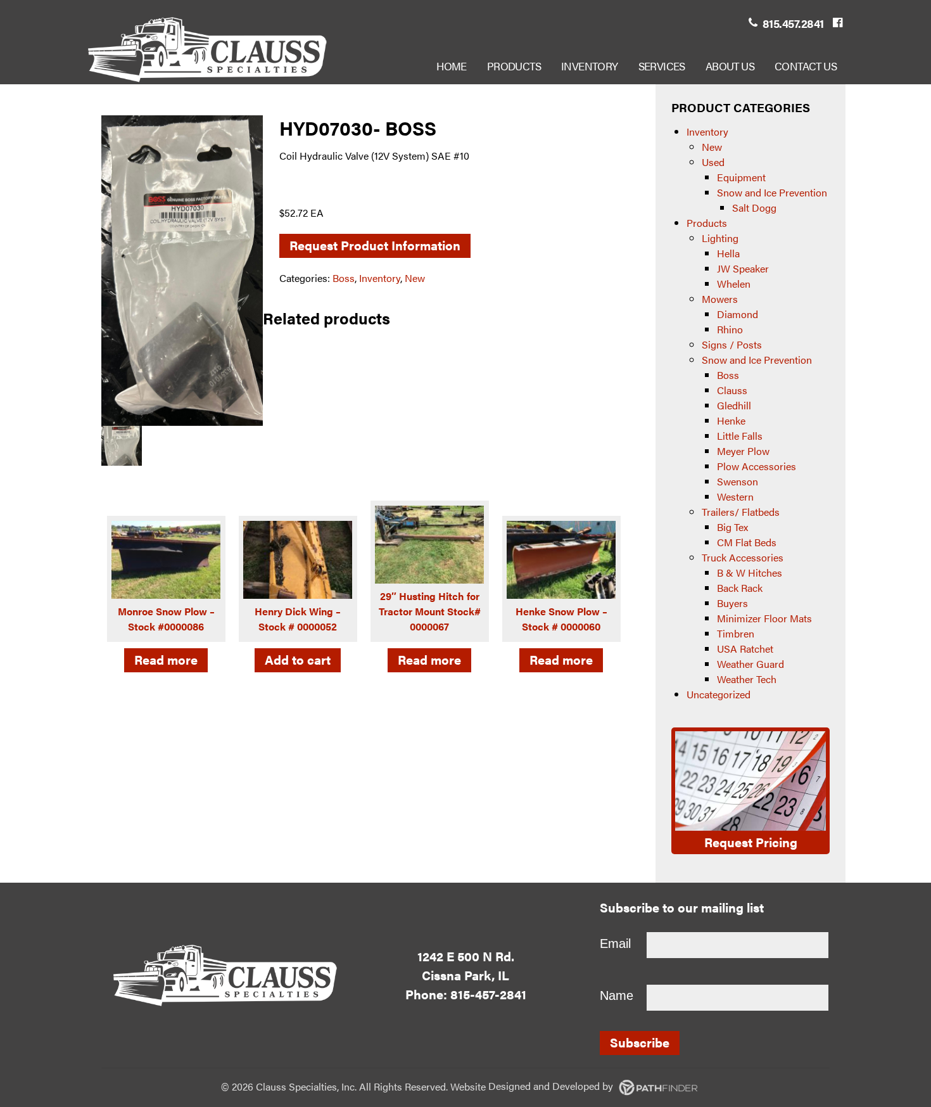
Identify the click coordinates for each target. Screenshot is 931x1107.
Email (615, 943)
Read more (166, 659)
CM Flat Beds (746, 542)
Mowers (720, 298)
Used (713, 162)
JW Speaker (743, 268)
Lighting (720, 238)
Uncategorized (718, 694)
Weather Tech (746, 679)
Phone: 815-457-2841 (465, 994)
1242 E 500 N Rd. (465, 956)
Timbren (735, 633)
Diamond (737, 314)
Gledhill (734, 405)
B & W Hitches (749, 572)
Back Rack (740, 587)
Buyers (732, 603)
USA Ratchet (745, 648)
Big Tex (732, 527)
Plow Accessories (756, 466)
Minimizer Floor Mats (764, 618)
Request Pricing (750, 842)
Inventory (379, 278)
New (415, 278)
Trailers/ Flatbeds (741, 511)
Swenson (737, 481)
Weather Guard (750, 663)
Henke (731, 420)
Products (707, 222)
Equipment (741, 177)
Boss (343, 278)
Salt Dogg (754, 207)
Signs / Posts (732, 344)
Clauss (732, 390)
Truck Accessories (742, 557)
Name (616, 995)
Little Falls (740, 435)
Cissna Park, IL (465, 975)
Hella (728, 253)
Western (735, 496)
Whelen (733, 283)
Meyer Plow (743, 451)
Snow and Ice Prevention (772, 192)
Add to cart (298, 659)
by (552, 1085)
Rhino (730, 329)
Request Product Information (374, 245)
